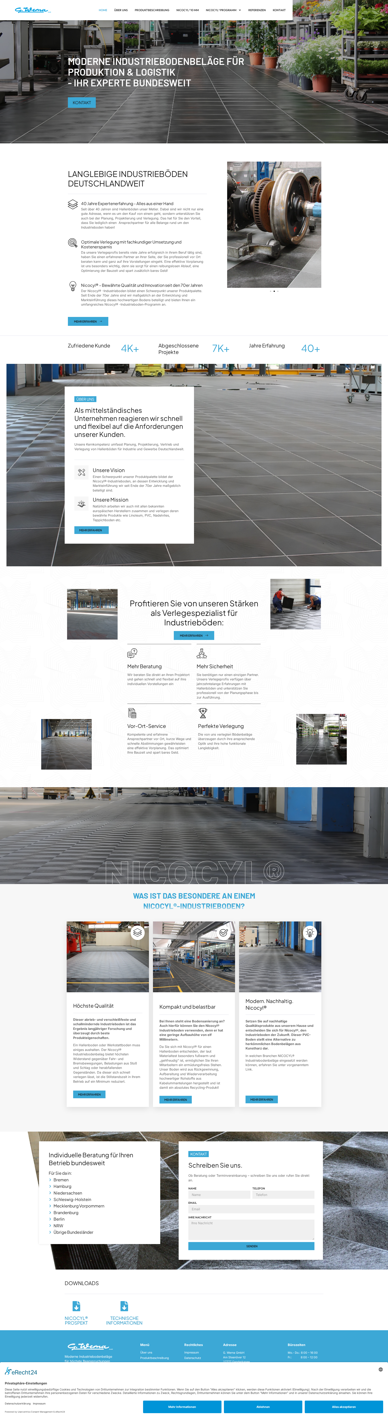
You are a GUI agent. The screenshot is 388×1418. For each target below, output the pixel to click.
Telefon (258, 1188)
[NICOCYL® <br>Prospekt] (76, 1306)
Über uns (121, 10)
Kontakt (279, 10)
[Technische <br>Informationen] (124, 1306)
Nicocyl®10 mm (187, 10)
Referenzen (257, 10)
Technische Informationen (124, 1320)
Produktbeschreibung (152, 10)
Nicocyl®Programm (221, 10)
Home (103, 10)
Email (192, 1203)
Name (192, 1188)
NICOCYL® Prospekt (76, 1320)
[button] (270, 291)
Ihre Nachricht (200, 1217)
